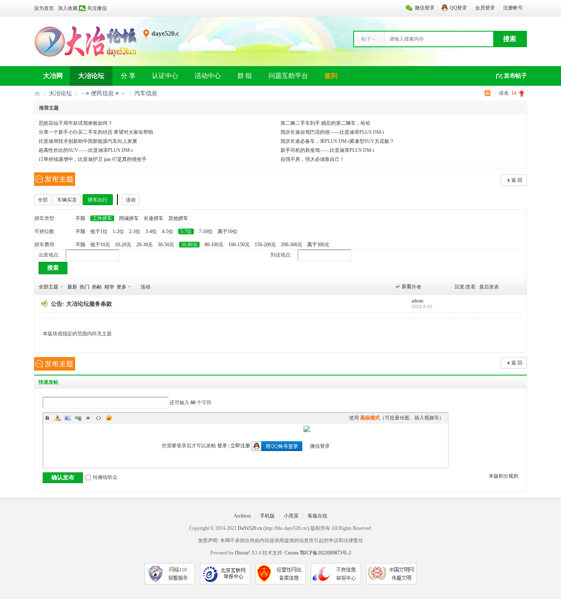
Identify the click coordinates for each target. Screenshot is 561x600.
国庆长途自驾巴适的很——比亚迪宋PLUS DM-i (332, 132)
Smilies (109, 418)
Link (78, 418)
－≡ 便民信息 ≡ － (103, 93)
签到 (331, 75)
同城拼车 (129, 218)
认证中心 (165, 75)
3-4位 (151, 231)
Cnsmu (292, 553)
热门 (85, 287)
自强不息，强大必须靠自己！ (312, 159)
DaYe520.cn (250, 528)
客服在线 (317, 516)
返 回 (516, 180)
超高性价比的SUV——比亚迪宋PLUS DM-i (86, 150)
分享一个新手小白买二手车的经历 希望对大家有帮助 (96, 132)
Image (68, 418)
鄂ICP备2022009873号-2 (325, 553)
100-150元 (239, 244)
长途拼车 (153, 218)
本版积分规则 (503, 476)
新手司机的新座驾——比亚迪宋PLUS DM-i (327, 150)
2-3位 (134, 231)
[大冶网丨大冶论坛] (85, 56)
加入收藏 (68, 8)
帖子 (366, 39)
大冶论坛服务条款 (89, 304)
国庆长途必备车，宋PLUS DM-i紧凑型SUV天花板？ (337, 141)
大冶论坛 (91, 75)
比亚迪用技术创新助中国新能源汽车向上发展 (88, 141)
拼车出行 (98, 200)
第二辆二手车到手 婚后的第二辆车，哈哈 (325, 123)
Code (98, 418)
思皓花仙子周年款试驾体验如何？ (76, 123)
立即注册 (240, 446)
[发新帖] (54, 179)
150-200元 (265, 244)
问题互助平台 (288, 75)
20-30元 (144, 244)
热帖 (97, 287)
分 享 (128, 75)
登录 (222, 446)
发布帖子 (515, 76)
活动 (131, 200)
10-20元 (123, 244)
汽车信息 (145, 93)
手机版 (267, 516)
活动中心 (208, 75)
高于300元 (318, 244)
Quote (88, 418)
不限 (80, 218)
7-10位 (206, 231)
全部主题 (48, 287)
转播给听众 (105, 477)
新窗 (407, 286)
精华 (109, 287)
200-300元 (291, 244)
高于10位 (227, 231)
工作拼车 (102, 218)
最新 (72, 287)
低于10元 (100, 244)
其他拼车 (178, 218)
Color (57, 418)
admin (417, 301)
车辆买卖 (67, 200)
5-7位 (186, 231)
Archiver (242, 516)
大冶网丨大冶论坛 (37, 93)
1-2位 (118, 231)
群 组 (244, 75)
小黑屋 (291, 516)
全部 (43, 200)
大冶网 (53, 75)
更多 (121, 287)
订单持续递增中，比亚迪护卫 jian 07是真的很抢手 (93, 159)
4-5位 (167, 231)
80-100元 (214, 244)
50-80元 (189, 244)
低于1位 (99, 231)
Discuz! (242, 553)
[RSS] (489, 93)
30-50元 (166, 244)
